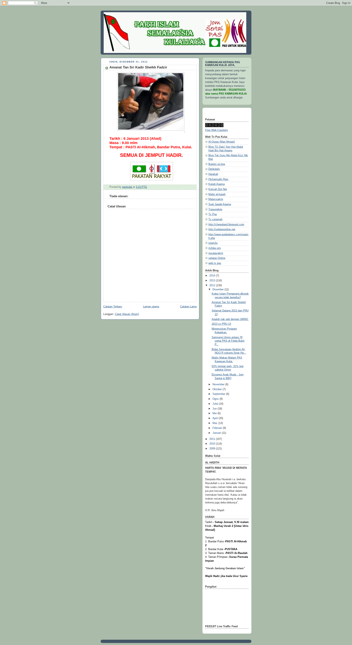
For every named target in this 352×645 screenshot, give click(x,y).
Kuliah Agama (216, 184)
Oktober (217, 389)
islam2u (213, 243)
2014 (212, 275)
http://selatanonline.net (221, 229)
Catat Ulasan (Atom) (127, 314)
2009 (212, 448)
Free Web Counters (216, 130)
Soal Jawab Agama (219, 204)
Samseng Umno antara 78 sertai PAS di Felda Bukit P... (228, 341)
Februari (217, 428)
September (219, 394)
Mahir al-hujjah (217, 194)
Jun (215, 408)
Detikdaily (214, 169)
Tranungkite (215, 209)
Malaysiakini (215, 199)
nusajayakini (215, 253)
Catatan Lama (188, 306)
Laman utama (151, 306)
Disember (218, 289)
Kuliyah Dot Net (217, 189)
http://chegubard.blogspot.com (226, 224)
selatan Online (216, 258)
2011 (212, 439)
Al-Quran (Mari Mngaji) (221, 141)
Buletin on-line (216, 164)
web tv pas (214, 263)
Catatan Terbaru (112, 306)
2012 (212, 285)
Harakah (213, 174)
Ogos (216, 398)
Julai (215, 403)
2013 (212, 280)
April (215, 418)
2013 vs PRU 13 (221, 323)
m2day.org (214, 248)
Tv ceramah (215, 219)
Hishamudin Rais (218, 179)
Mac (215, 423)
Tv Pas (212, 214)
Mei (215, 413)
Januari (217, 432)
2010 (212, 443)
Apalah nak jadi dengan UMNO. (230, 319)
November (218, 384)
